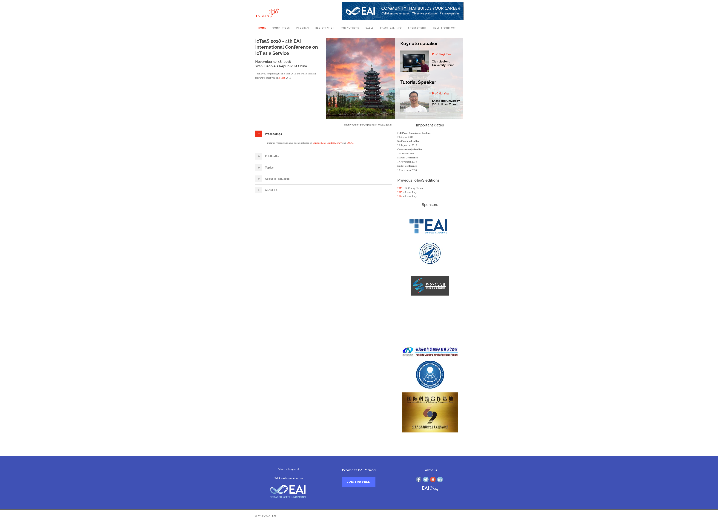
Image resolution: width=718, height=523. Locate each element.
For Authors (350, 28)
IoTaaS (282, 77)
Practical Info (391, 28)
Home (262, 28)
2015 (400, 192)
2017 (400, 188)
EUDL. (350, 142)
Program (302, 28)
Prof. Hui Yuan (441, 93)
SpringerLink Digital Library (327, 142)
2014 (400, 196)
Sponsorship (417, 28)
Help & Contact (444, 28)
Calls (370, 28)
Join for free (358, 481)
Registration (325, 28)
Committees (281, 28)
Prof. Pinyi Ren (441, 54)
